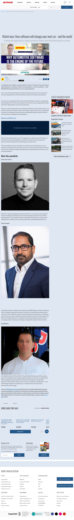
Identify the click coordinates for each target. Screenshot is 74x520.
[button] (47, 431)
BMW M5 (22, 479)
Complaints (40, 505)
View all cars (20, 431)
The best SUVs (4, 479)
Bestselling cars (23, 496)
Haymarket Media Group (26, 512)
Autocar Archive (23, 505)
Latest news (3, 503)
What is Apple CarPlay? (25, 503)
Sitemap (58, 505)
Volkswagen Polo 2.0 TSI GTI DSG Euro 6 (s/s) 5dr (37, 420)
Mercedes (40, 481)
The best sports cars (5, 488)
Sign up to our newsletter (65, 479)
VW (39, 486)
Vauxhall (40, 488)
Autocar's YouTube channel (7, 496)
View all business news (61, 156)
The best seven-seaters (6, 486)
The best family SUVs (6, 484)
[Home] (8, 2)
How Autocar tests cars (62, 498)
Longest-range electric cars (26, 498)
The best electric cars (6, 481)
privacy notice (8, 451)
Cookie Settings (41, 503)
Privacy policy (41, 501)
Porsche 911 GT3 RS (24, 481)
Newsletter (5, 443)
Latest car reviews (5, 505)
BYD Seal (22, 484)
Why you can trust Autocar (63, 496)
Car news (2, 11)
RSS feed (59, 503)
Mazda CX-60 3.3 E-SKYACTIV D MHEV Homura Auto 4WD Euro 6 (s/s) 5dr (23, 421)
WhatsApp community (12, 389)
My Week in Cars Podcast (7, 498)
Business (7, 11)
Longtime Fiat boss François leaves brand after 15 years (62, 110)
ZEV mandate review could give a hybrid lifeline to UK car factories (62, 133)
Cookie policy (41, 498)
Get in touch (59, 501)
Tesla (39, 484)
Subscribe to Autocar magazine (65, 485)
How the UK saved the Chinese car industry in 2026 (62, 125)
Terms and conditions (43, 496)
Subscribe (29, 443)
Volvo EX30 (22, 488)
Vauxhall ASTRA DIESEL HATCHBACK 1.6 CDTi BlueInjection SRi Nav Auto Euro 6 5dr (7, 421)
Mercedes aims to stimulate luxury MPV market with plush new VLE (62, 141)
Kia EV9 (21, 486)
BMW (39, 479)
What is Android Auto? (25, 501)
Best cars (3, 501)
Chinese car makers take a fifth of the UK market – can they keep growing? (62, 148)
